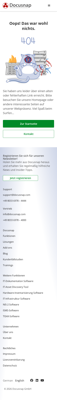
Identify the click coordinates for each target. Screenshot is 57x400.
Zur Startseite (28, 124)
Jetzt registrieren (20, 178)
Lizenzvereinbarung (14, 359)
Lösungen (8, 241)
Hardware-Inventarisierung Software (23, 292)
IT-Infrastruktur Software (16, 298)
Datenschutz (10, 365)
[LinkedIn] (37, 380)
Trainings (8, 265)
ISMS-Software (11, 310)
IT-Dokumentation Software (18, 281)
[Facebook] (31, 380)
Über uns (8, 332)
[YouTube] (42, 380)
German (8, 380)
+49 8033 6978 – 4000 (14, 220)
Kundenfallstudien (13, 259)
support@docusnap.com (16, 194)
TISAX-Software (11, 316)
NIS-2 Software (11, 304)
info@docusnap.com (14, 214)
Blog (5, 253)
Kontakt (28, 134)
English (19, 380)
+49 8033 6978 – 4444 (14, 200)
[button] (49, 5)
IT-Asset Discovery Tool (15, 287)
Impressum (9, 353)
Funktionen (9, 236)
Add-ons (7, 247)
